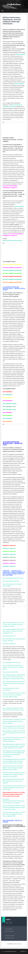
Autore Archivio (7, 922)
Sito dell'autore (10, 922)
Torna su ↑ (23, 951)
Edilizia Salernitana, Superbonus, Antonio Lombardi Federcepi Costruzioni (12, 20)
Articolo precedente (9, 935)
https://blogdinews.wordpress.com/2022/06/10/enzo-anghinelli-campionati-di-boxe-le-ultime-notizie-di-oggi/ (14, 794)
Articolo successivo (9, 937)
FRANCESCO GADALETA (9, 551)
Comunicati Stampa (9, 931)
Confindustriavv (14, 4)
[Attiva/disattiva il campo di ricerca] (26, 10)
